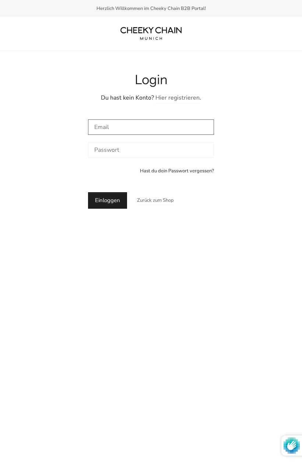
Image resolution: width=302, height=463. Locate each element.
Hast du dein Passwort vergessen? (177, 171)
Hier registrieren (177, 98)
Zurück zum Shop (155, 200)
